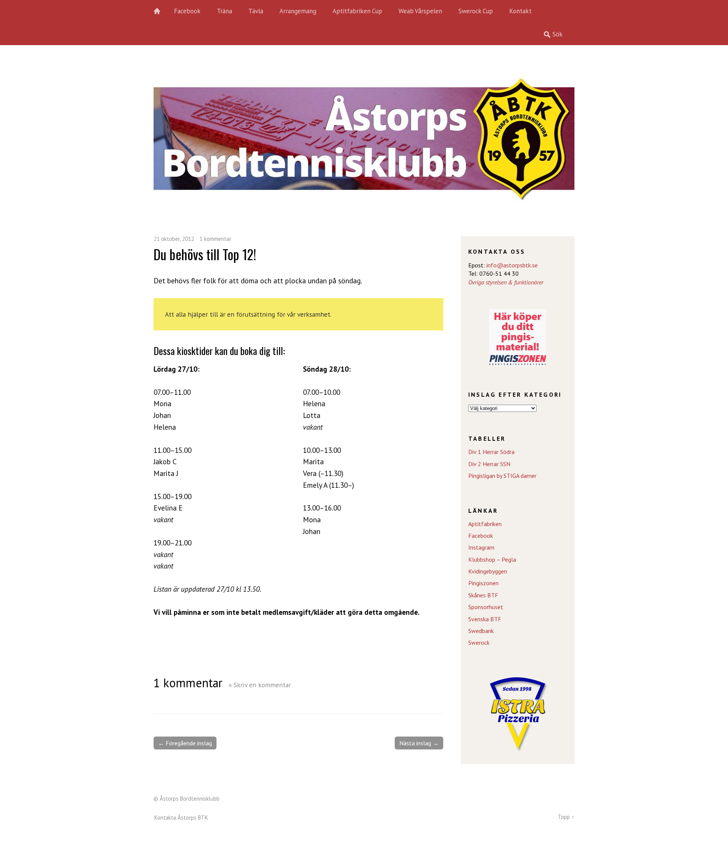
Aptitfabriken (485, 524)
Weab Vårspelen (420, 11)
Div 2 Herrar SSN (489, 464)
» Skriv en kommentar (260, 684)
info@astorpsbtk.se (512, 265)
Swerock (479, 642)
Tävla (255, 11)
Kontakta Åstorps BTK (181, 817)
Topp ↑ (566, 816)
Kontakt (520, 11)
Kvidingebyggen (487, 571)
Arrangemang (297, 11)
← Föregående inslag (185, 743)
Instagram (481, 547)
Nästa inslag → (419, 743)
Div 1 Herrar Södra (491, 452)
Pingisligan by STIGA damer (502, 475)
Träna (224, 11)
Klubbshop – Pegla (492, 559)
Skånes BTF (483, 595)
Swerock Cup (475, 11)
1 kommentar (215, 238)
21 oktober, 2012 (174, 238)
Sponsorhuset (485, 607)
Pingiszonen (483, 583)
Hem (161, 11)
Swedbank (481, 631)
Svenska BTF (484, 619)
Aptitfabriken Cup (357, 11)
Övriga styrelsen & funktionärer (505, 282)
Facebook (187, 11)
